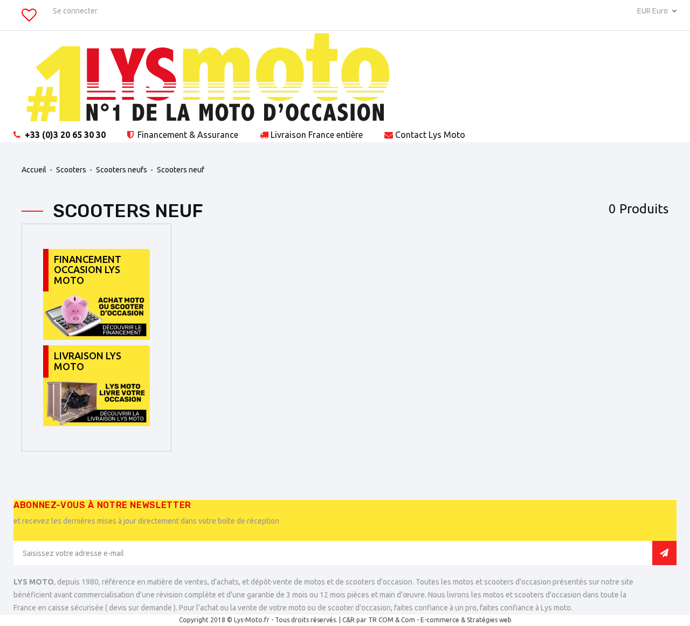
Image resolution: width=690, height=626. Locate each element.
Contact (430, 135)
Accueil (34, 169)
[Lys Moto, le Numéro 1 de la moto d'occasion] (345, 79)
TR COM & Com (391, 619)
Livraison (317, 135)
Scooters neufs (121, 169)
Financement (186, 135)
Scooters (71, 169)
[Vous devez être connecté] (29, 17)
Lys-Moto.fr (252, 619)
